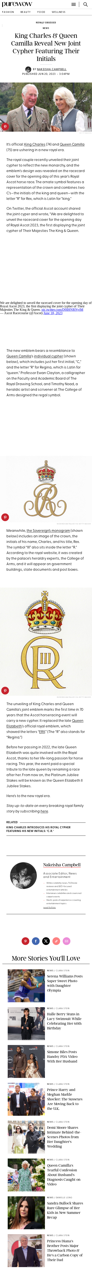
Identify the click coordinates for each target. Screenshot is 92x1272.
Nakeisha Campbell (52, 69)
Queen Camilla (72, 144)
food (41, 12)
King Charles (34, 144)
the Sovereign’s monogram (48, 531)
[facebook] (36, 941)
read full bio (49, 907)
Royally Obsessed (46, 23)
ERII (42, 732)
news (46, 28)
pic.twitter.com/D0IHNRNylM (62, 309)
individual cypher (48, 356)
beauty (26, 12)
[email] (66, 941)
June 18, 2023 (52, 313)
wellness (59, 12)
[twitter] (46, 941)
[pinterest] (5, 126)
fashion (8, 12)
